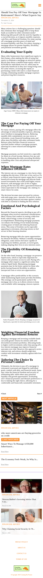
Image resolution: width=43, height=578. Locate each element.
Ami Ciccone (7, 23)
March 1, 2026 (6, 533)
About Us (21, 548)
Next (39, 394)
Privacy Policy (21, 542)
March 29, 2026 (6, 506)
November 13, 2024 (7, 20)
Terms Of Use (21, 559)
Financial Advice (10, 18)
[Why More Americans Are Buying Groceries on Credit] (21, 413)
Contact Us (21, 553)
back (4, 394)
